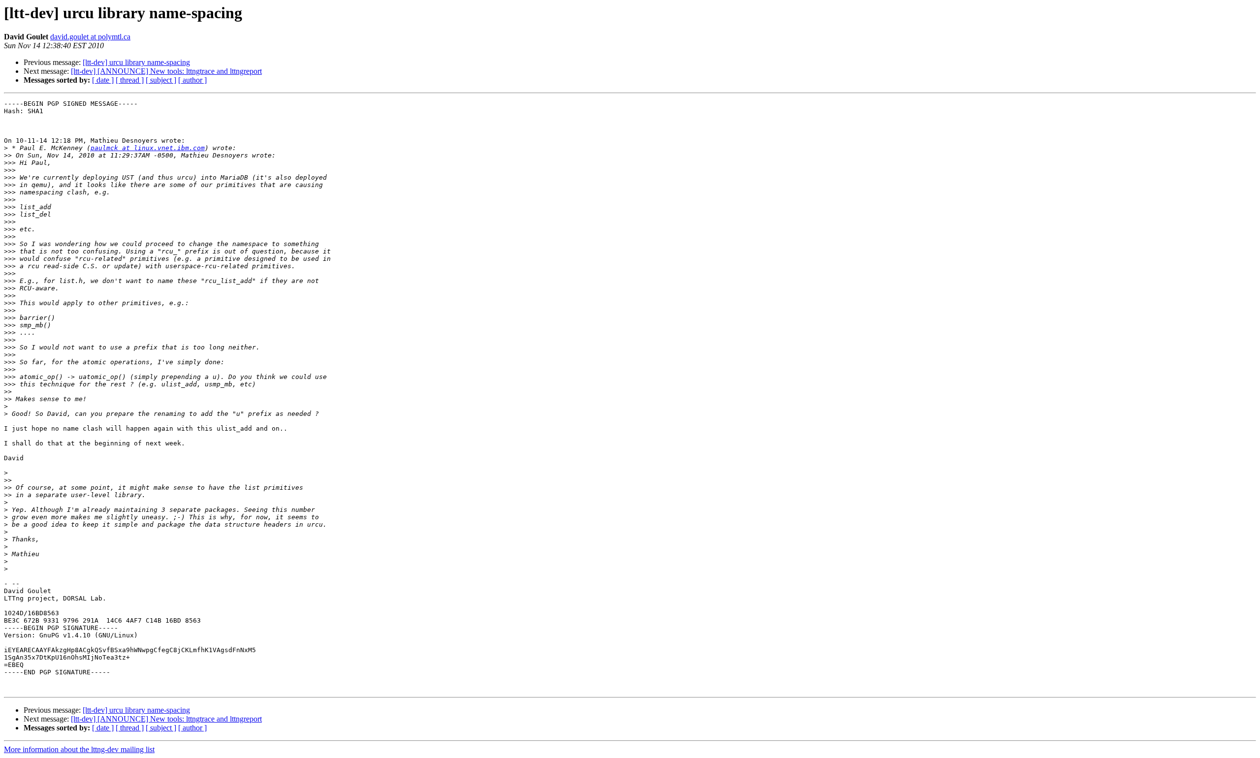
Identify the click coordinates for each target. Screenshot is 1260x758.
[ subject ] (161, 80)
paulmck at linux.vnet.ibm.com (148, 148)
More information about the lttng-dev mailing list (79, 749)
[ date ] (103, 80)
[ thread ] (130, 80)
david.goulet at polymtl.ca (90, 36)
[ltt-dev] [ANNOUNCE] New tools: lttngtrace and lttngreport (166, 71)
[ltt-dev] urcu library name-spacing (136, 62)
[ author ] (192, 80)
